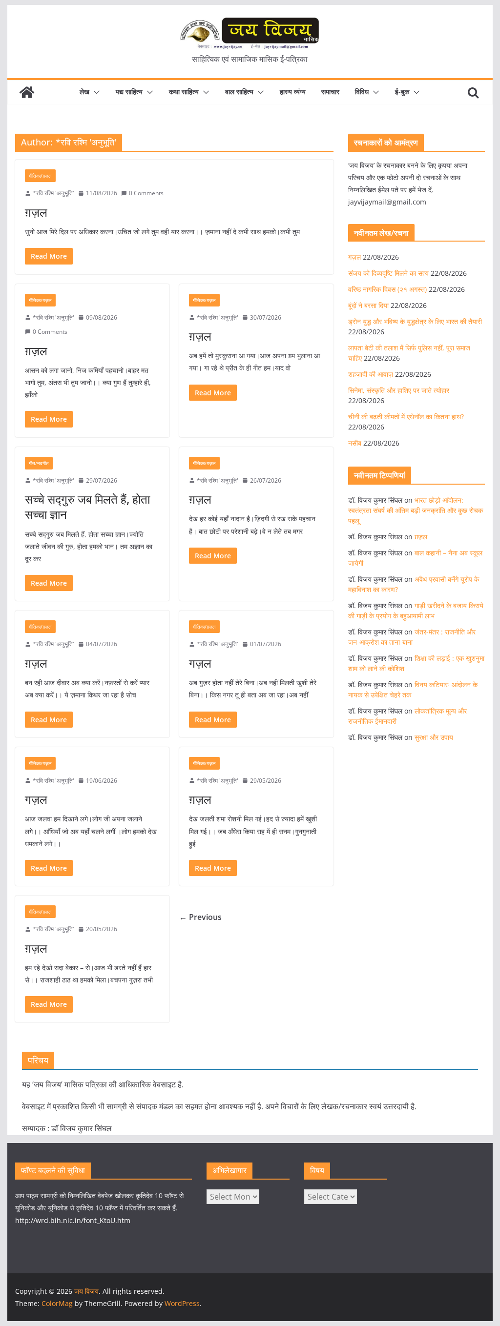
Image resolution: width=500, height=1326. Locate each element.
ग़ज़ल (36, 212)
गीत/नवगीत (39, 463)
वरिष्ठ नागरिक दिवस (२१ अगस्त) (387, 289)
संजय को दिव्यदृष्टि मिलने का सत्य (388, 273)
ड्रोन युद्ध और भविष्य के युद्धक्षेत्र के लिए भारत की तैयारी (415, 321)
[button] (94, 92)
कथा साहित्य (184, 91)
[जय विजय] (27, 92)
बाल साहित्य (239, 91)
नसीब (354, 443)
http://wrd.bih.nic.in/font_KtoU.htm (72, 1220)
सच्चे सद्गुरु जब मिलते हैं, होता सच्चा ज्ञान (87, 506)
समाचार (330, 91)
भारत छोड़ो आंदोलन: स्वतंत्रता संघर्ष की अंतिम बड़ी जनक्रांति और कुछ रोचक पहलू (415, 510)
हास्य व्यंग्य (293, 91)
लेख (84, 91)
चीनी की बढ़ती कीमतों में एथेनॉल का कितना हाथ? (406, 416)
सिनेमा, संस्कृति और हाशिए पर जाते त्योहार (398, 390)
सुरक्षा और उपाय (434, 737)
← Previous (200, 917)
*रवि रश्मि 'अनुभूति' (53, 193)
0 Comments (146, 193)
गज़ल (200, 663)
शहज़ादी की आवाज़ (370, 374)
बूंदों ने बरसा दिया (368, 305)
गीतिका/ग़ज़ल (40, 175)
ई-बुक (402, 91)
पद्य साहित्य (129, 91)
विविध (362, 91)
